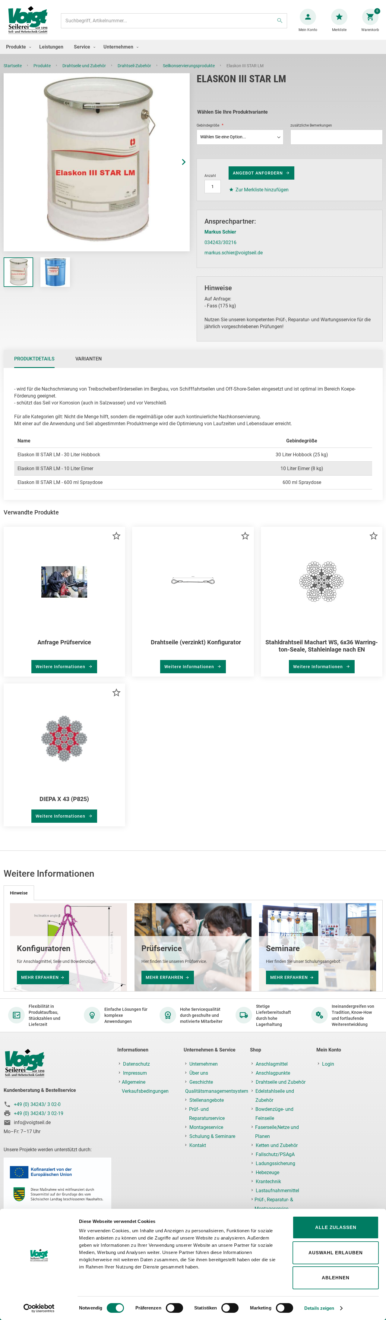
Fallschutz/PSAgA (275, 1154)
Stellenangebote (206, 1100)
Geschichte (201, 1082)
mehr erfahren (40, 977)
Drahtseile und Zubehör (84, 65)
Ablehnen (336, 1277)
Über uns (198, 1073)
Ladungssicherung (275, 1163)
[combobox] (174, 20)
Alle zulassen (335, 1227)
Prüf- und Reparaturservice (207, 1113)
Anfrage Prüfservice (64, 642)
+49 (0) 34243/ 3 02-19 (38, 1113)
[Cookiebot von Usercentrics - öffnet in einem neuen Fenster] (39, 1308)
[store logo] (28, 21)
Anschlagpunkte (273, 1073)
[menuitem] (17, 47)
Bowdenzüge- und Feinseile (274, 1113)
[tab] (34, 359)
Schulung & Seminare (212, 1136)
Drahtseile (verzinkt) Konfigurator (196, 642)
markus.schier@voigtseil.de (233, 253)
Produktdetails (34, 359)
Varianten (88, 359)
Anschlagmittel (272, 1064)
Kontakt (197, 1145)
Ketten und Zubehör (277, 1145)
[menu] (193, 47)
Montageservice (206, 1127)
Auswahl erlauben (335, 1252)
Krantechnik (268, 1181)
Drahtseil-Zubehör (135, 65)
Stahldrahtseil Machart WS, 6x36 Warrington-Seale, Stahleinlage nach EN (321, 646)
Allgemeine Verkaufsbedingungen (145, 1086)
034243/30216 (220, 242)
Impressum (135, 1073)
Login (328, 1064)
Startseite (13, 65)
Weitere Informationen (61, 666)
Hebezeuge (267, 1172)
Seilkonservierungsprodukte (189, 65)
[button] (178, 162)
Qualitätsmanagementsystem (216, 1091)
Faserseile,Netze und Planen (277, 1131)
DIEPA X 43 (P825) (64, 799)
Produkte (42, 65)
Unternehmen (203, 1064)
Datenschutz (136, 1064)
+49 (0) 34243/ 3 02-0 (37, 1104)
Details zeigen (319, 1308)
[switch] (174, 1308)
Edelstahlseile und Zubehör (274, 1095)
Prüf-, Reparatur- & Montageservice (274, 1204)
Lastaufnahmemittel (277, 1190)
